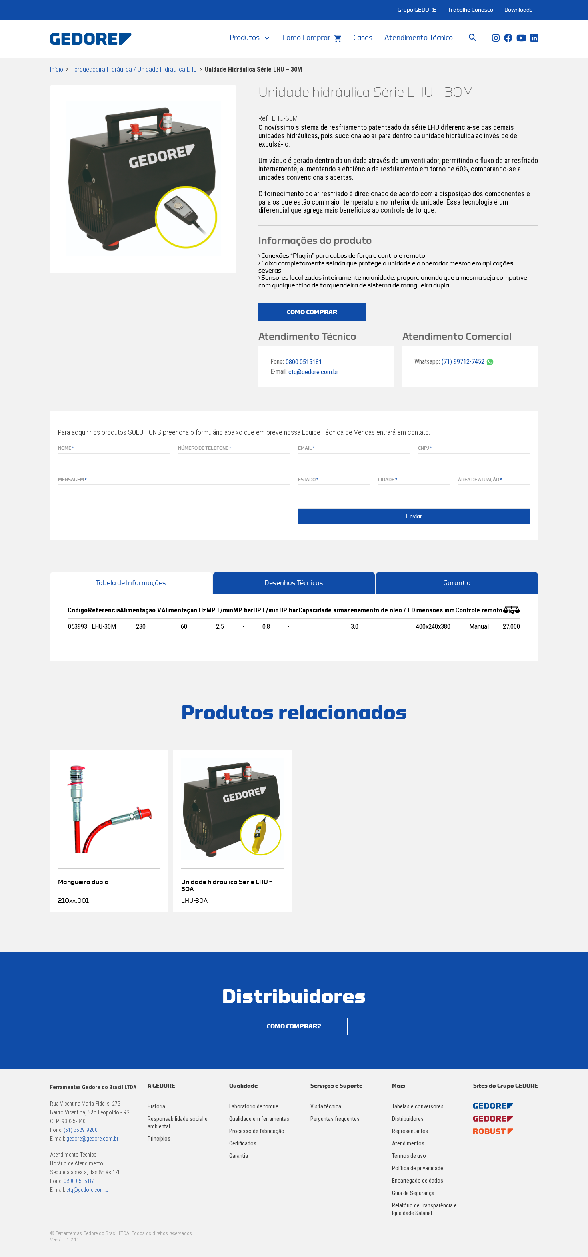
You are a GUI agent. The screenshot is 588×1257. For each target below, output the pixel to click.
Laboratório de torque (253, 1106)
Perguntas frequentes (335, 1119)
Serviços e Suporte (336, 1086)
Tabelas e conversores (418, 1106)
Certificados (242, 1143)
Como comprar (312, 312)
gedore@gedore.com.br (92, 1138)
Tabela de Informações (131, 583)
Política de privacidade (417, 1168)
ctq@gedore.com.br (313, 372)
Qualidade (243, 1086)
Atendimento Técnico (418, 37)
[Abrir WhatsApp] (568, 1237)
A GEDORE (161, 1086)
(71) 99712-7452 (464, 361)
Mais (398, 1086)
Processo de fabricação (256, 1131)
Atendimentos (408, 1143)
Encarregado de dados (417, 1180)
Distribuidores (408, 1119)
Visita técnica (325, 1106)
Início (56, 69)
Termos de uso (409, 1156)
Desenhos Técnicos (293, 583)
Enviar (414, 516)
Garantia (457, 583)
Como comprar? (294, 1026)
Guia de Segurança (413, 1193)
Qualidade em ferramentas (259, 1119)
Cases (362, 37)
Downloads (518, 10)
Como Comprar (306, 37)
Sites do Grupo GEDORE (505, 1086)
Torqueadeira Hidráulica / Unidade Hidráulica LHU (134, 69)
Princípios (159, 1138)
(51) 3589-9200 (81, 1130)
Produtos (245, 37)
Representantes (410, 1131)
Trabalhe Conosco (470, 10)
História (156, 1106)
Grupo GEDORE (417, 10)
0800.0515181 (304, 361)
